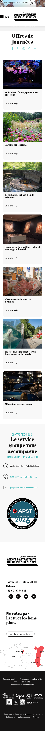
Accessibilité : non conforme (22, 684)
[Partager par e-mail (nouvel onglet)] (33, 48)
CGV (16, 681)
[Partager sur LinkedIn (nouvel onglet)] (17, 48)
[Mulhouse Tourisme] (25, 16)
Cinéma (36, 717)
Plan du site (25, 681)
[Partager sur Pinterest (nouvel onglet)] (28, 48)
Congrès (18, 714)
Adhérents (10, 717)
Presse (38, 714)
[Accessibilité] (33, 3)
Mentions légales (10, 679)
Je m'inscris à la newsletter (20, 634)
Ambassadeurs (24, 717)
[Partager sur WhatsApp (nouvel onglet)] (22, 48)
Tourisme (8, 714)
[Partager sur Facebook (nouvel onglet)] (11, 48)
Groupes (28, 714)
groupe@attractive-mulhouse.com (24, 487)
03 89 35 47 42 (31, 476)
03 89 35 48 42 (16, 476)
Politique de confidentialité (31, 679)
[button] (36, 3)
